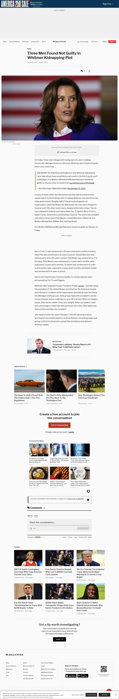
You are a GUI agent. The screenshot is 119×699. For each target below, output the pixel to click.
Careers (25, 672)
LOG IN (104, 41)
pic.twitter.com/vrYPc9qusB (81, 183)
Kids (7, 675)
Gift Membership (28, 678)
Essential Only (91, 694)
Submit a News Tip (46, 678)
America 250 (35, 41)
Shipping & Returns (47, 672)
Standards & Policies (47, 675)
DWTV (44, 41)
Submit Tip (59, 639)
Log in (71, 432)
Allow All (104, 694)
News (5, 41)
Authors (25, 669)
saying (81, 286)
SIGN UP (112, 41)
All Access (25, 41)
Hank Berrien (32, 62)
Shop (7, 672)
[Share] (89, 71)
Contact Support (28, 675)
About (25, 663)
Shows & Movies (14, 41)
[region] (59, 695)
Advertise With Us (28, 666)
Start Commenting (59, 425)
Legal (43, 666)
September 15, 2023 (77, 188)
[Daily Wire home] (59, 42)
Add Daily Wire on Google (68, 152)
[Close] (116, 695)
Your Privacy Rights (47, 663)
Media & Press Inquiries (48, 669)
